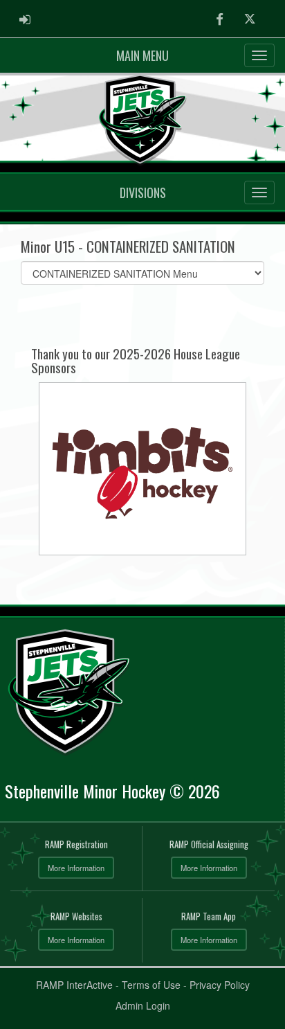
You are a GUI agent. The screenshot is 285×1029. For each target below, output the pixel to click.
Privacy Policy (220, 985)
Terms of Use (151, 985)
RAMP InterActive (74, 985)
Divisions (143, 193)
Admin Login (143, 1005)
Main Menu (142, 55)
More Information (76, 867)
